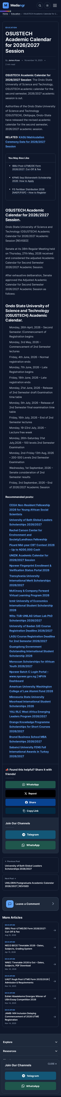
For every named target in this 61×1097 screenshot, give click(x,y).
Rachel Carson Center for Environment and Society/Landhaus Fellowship (28, 535)
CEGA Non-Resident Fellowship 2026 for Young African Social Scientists (29, 509)
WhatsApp (32, 845)
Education (15, 14)
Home (5, 14)
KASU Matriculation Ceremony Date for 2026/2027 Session (25, 142)
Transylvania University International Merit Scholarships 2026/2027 (30, 580)
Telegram (33, 834)
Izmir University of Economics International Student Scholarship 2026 (31, 605)
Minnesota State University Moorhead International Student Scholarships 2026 (30, 701)
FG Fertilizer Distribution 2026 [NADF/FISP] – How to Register (29, 191)
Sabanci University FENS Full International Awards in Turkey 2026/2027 (29, 752)
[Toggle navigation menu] (55, 5)
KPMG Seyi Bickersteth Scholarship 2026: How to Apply (31, 179)
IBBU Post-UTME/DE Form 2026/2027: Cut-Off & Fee (26, 168)
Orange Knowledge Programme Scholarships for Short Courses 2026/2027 (29, 726)
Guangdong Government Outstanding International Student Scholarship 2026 (31, 651)
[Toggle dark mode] (47, 5)
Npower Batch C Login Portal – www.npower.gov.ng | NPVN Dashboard (28, 676)
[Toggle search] (40, 5)
